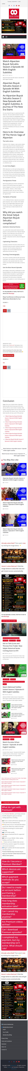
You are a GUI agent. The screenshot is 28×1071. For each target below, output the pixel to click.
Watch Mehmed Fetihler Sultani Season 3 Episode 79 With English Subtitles (17, 715)
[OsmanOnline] (3, 36)
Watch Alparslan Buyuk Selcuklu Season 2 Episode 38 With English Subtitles (13, 418)
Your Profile (5, 1032)
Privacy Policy (4, 1038)
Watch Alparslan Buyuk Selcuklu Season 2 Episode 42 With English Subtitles (13, 429)
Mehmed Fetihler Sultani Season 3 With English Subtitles (13, 681)
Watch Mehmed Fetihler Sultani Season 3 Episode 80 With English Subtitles (17, 706)
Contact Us (4, 1049)
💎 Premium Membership (7, 1024)
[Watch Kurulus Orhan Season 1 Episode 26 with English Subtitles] (14, 728)
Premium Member (9, 814)
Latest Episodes (6, 679)
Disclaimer (3, 1044)
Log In (4, 1029)
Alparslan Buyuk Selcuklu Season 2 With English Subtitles (12, 57)
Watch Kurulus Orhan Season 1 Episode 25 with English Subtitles (18, 761)
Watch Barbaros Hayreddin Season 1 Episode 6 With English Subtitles (14, 449)
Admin (11, 75)
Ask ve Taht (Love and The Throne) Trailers (11, 638)
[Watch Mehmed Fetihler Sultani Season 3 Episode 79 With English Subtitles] (5, 716)
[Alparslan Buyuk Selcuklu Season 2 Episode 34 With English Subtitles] (14, 464)
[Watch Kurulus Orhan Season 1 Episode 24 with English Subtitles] (5, 771)
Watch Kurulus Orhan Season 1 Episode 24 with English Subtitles (18, 770)
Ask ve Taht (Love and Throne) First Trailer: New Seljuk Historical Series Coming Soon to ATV (12, 647)
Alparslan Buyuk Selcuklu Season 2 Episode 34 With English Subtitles (14, 479)
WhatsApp (11, 293)
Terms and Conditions (6, 1041)
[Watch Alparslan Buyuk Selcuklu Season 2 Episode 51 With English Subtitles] (14, 514)
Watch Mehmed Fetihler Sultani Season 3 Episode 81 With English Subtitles (13, 689)
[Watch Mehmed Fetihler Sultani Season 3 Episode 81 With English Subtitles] (14, 670)
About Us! (3, 1046)
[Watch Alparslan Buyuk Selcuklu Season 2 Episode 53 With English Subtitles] (14, 488)
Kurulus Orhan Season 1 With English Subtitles (12, 736)
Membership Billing (7, 1035)
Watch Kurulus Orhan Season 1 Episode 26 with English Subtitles (12, 744)
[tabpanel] (16, 326)
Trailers (18, 640)
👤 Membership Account (7, 1027)
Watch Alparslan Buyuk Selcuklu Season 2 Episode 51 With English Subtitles (13, 530)
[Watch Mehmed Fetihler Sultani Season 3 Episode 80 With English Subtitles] (5, 707)
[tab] (5, 310)
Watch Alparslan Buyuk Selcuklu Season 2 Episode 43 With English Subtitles (13, 435)
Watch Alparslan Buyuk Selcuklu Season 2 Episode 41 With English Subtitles (13, 424)
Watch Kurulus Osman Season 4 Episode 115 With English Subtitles (13, 454)
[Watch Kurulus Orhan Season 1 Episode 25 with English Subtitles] (5, 762)
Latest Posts (5, 640)
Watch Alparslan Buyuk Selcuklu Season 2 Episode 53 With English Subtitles (13, 504)
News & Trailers (12, 640)
